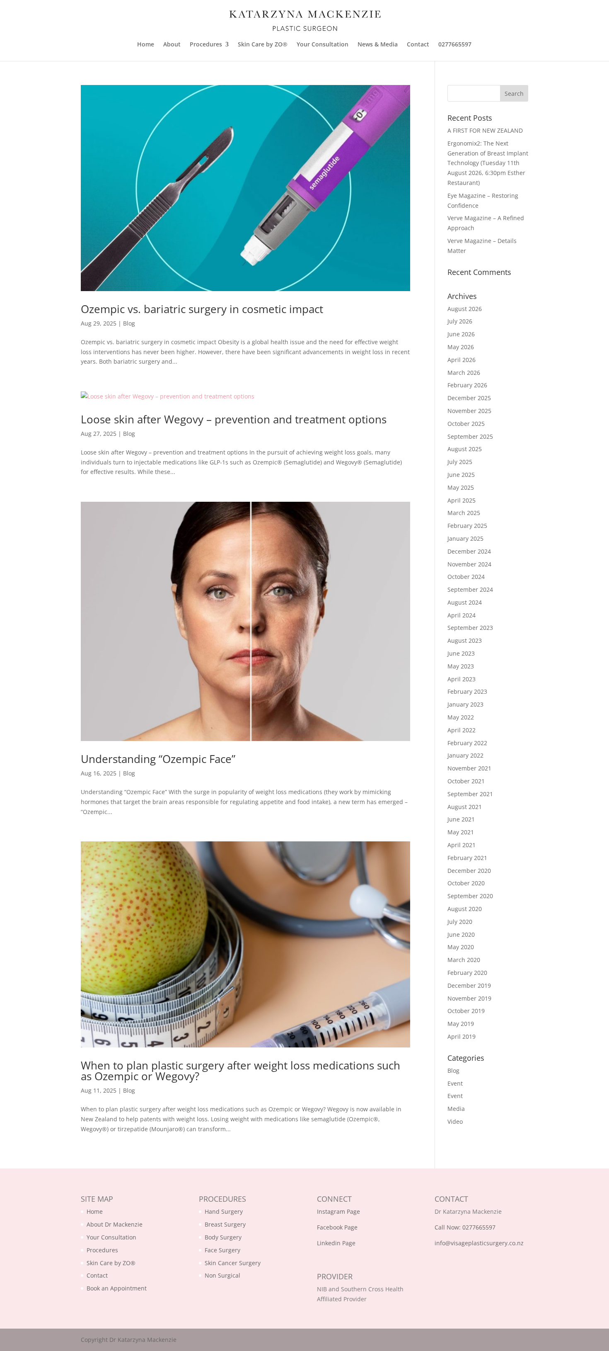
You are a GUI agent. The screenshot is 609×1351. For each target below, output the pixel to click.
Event (455, 1083)
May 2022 (460, 717)
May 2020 (460, 947)
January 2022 (465, 755)
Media (456, 1109)
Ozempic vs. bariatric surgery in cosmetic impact (202, 308)
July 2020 (459, 922)
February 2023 (467, 691)
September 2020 (470, 896)
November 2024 (469, 564)
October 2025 (466, 424)
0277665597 (454, 44)
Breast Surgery (225, 1224)
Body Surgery (223, 1237)
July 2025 (459, 462)
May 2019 (460, 1024)
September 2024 (470, 589)
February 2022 (467, 743)
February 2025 (467, 526)
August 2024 (464, 602)
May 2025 (460, 487)
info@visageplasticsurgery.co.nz (479, 1243)
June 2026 (461, 334)
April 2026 (461, 360)
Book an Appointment (117, 1288)
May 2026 (460, 347)
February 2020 (467, 973)
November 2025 (469, 411)
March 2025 (463, 513)
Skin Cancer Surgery (233, 1263)
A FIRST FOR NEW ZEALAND (485, 130)
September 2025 (470, 436)
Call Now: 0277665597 (465, 1227)
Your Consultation (322, 44)
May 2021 (460, 832)
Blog (129, 323)
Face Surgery (222, 1250)
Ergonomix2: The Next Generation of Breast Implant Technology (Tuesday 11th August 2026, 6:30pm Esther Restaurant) (487, 163)
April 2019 (461, 1036)
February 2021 (467, 858)
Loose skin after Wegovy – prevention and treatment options (234, 419)
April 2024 (461, 615)
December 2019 (469, 985)
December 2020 (469, 871)
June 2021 (461, 819)
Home (145, 44)
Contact (418, 44)
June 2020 (461, 934)
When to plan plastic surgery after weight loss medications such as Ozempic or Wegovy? (240, 1071)
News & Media (378, 44)
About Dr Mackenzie (115, 1224)
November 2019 (469, 998)
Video (455, 1121)
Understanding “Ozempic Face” (158, 758)
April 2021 (461, 845)
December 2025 (469, 398)
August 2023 (464, 640)
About (172, 44)
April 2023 (461, 679)
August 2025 (464, 449)
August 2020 (464, 909)
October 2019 (466, 1011)
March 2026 (463, 373)
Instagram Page (338, 1211)
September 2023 (470, 628)
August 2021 (464, 807)
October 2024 (466, 577)
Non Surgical (222, 1275)
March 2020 (463, 960)
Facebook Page (337, 1227)
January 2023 (465, 704)
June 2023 (461, 653)
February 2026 (467, 385)
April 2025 (461, 500)
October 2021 (466, 781)
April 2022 (461, 730)
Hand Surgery (224, 1211)
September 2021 (470, 794)
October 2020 (466, 883)
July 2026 (459, 321)
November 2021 (469, 768)
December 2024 (469, 551)
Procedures (206, 44)
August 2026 (464, 309)
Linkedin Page (336, 1243)
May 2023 (460, 666)
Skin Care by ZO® (263, 44)
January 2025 (465, 538)
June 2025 (461, 475)
